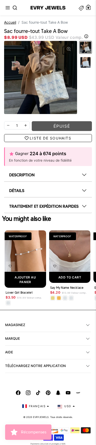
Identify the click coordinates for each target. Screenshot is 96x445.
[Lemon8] (78, 392)
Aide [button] (9, 352)
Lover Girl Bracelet (19, 292)
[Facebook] (18, 392)
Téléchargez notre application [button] (35, 366)
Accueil (10, 22)
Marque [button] (12, 338)
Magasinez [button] (15, 325)
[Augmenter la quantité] (25, 125)
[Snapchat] (58, 392)
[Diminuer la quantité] (8, 125)
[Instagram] (28, 392)
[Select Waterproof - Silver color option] (71, 298)
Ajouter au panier (25, 279)
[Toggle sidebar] (81, 8)
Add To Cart (69, 277)
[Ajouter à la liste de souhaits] (10, 266)
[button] (8, 7)
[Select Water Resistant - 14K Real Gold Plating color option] (52, 298)
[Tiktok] (38, 392)
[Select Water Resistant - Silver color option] (8, 303)
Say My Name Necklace (67, 288)
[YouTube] (68, 392)
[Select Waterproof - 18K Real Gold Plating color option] (58, 298)
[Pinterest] (48, 392)
